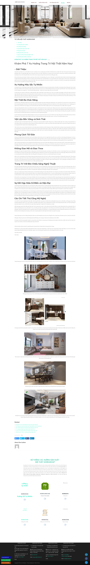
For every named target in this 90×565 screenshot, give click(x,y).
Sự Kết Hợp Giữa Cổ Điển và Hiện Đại (24, 56)
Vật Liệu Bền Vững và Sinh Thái (23, 48)
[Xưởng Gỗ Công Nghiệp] (45, 486)
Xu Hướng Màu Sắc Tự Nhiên (22, 44)
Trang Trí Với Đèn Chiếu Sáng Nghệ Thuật (25, 54)
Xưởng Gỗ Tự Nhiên (24, 496)
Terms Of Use (37, 562)
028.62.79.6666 (65, 556)
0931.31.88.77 (21, 557)
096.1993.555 (34, 554)
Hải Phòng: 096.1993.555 (6, 560)
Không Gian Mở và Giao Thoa (22, 52)
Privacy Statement (30, 562)
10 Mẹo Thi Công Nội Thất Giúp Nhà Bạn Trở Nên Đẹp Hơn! (26, 430)
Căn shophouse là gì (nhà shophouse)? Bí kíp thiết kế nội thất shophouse (29, 426)
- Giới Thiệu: (19, 42)
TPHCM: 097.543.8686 (5, 562)
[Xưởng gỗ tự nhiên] (24, 484)
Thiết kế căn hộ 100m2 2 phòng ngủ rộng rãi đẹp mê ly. (26, 432)
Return (22, 435)
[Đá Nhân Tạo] (24, 509)
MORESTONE (24, 520)
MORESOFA (65, 493)
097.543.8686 (66, 554)
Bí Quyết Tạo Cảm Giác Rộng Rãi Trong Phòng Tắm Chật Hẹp (27, 424)
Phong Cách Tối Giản (21, 50)
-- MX (48, 59)
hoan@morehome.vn (67, 558)
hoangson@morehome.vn (37, 557)
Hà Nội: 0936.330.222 (5, 557)
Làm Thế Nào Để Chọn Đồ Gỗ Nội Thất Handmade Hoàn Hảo (27, 427)
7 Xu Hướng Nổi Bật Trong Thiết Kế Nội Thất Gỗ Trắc (25, 429)
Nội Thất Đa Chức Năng (21, 46)
